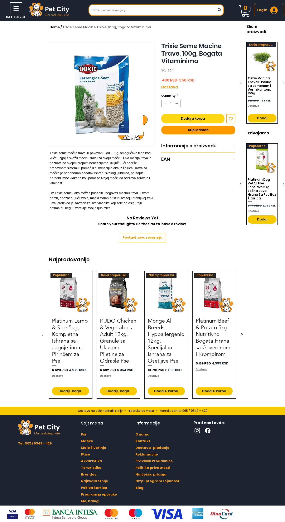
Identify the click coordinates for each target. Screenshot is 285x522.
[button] (246, 11)
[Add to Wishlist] (230, 118)
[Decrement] (164, 103)
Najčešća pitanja (150, 474)
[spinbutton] (171, 103)
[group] (142, 335)
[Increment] (177, 103)
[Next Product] (242, 334)
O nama (142, 434)
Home (55, 27)
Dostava (169, 87)
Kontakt (142, 441)
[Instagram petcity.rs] (197, 430)
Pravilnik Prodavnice (154, 461)
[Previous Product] (240, 82)
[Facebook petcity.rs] (207, 430)
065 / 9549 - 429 (194, 411)
